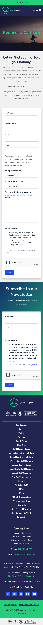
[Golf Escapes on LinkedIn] (8, 594)
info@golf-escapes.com (24, 554)
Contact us (20, 2)
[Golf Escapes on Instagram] (14, 594)
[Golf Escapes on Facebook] (27, 594)
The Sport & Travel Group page (21, 251)
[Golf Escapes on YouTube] (34, 594)
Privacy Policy (30, 250)
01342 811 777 (27, 86)
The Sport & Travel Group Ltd (21, 576)
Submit (9, 272)
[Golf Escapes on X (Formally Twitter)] (21, 594)
